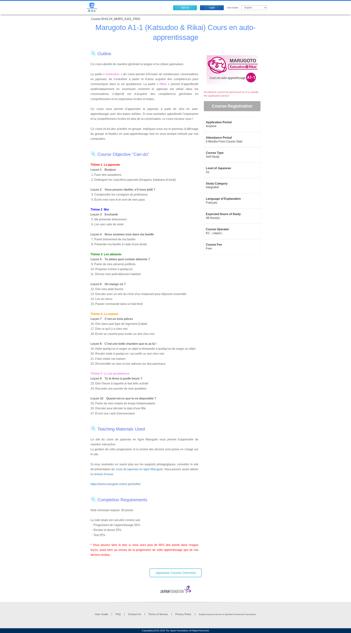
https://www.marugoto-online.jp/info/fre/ (115, 484)
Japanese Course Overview (175, 573)
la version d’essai (101, 474)
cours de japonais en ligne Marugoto (139, 469)
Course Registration (232, 106)
